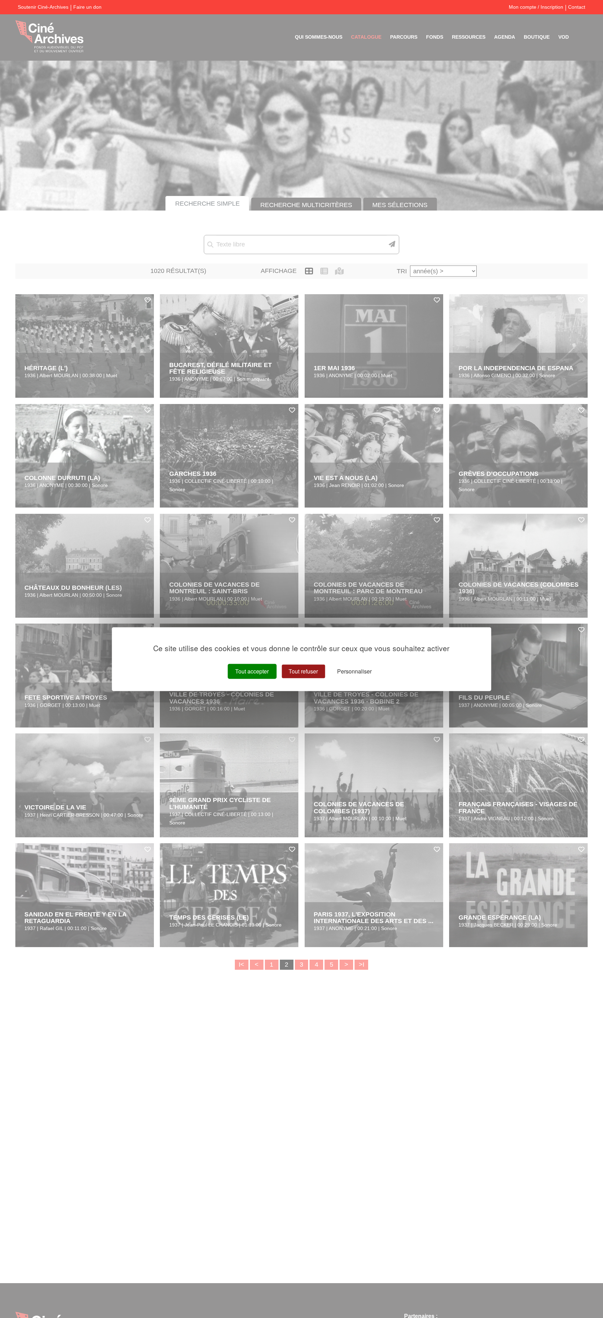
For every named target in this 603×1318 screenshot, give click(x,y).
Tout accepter (252, 671)
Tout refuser (303, 671)
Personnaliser (354, 671)
